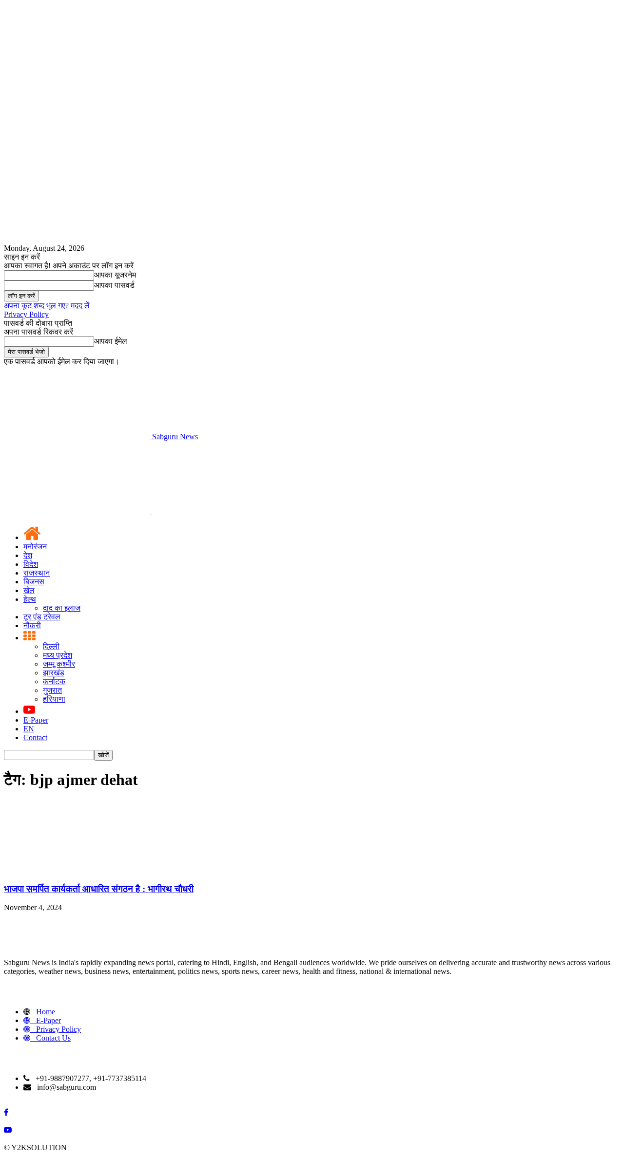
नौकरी (32, 625)
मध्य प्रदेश (57, 655)
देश (27, 555)
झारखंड (53, 673)
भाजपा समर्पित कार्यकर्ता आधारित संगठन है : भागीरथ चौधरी (99, 889)
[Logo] (78, 511)
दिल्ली (51, 646)
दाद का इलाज (61, 608)
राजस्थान (36, 573)
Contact (35, 737)
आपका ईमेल (110, 341)
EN (28, 729)
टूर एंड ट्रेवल (41, 617)
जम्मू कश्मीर (59, 664)
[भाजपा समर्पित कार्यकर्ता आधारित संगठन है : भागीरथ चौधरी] (77, 870)
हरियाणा (54, 699)
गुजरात (52, 690)
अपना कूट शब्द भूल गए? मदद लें (47, 305)
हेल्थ (29, 599)
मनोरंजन (35, 546)
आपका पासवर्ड (114, 285)
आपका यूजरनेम (115, 275)
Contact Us (53, 1038)
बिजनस (33, 582)
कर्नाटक (54, 681)
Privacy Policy (26, 314)
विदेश (30, 564)
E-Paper (35, 720)
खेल (29, 590)
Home (45, 1011)
